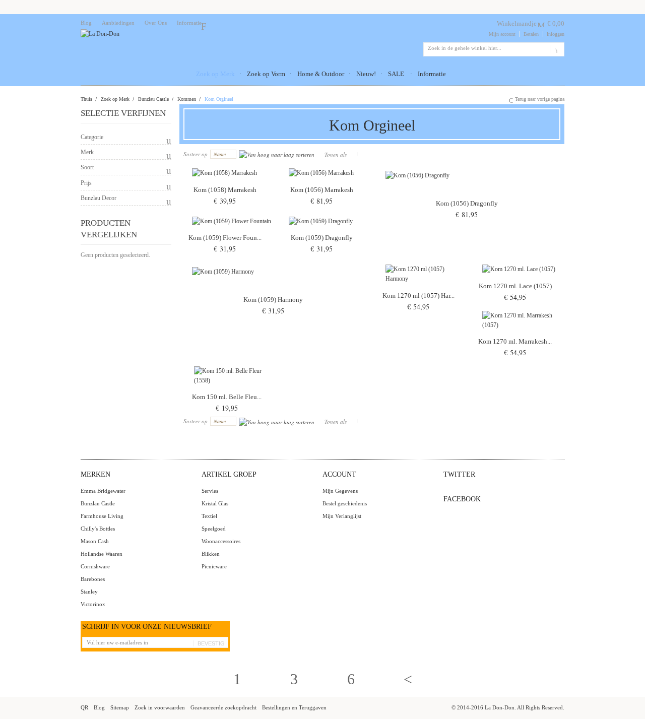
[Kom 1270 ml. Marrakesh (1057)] (517, 331)
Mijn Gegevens (340, 491)
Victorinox (93, 604)
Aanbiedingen (118, 23)
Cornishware (95, 566)
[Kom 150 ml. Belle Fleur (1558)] (228, 387)
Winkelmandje (517, 23)
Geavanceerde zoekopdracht (223, 707)
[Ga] (555, 49)
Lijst (362, 154)
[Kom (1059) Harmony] (275, 287)
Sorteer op (195, 154)
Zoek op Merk (115, 99)
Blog (86, 23)
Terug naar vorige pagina (539, 99)
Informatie (189, 23)
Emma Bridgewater (103, 491)
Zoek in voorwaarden (160, 707)
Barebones (93, 579)
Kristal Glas (215, 503)
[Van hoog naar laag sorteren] (276, 154)
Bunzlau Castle (153, 99)
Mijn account (502, 34)
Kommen (186, 99)
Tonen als (336, 154)
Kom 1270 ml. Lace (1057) (515, 286)
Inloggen (555, 34)
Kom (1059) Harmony (273, 299)
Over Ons (156, 23)
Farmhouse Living (102, 516)
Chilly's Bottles (98, 529)
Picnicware (214, 566)
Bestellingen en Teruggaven (294, 707)
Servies (210, 491)
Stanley (89, 592)
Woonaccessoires (221, 541)
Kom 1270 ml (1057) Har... (418, 295)
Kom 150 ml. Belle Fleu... (227, 397)
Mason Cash (95, 541)
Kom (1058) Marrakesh (225, 189)
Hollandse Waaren (101, 554)
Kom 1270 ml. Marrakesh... (515, 341)
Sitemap (119, 707)
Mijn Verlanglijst (341, 516)
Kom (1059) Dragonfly (322, 237)
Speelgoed (214, 529)
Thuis (86, 99)
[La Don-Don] (100, 33)
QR (84, 707)
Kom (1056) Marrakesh (321, 189)
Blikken (211, 554)
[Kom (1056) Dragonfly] (468, 191)
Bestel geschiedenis (344, 503)
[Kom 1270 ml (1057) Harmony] (420, 285)
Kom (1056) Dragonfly (467, 203)
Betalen (531, 34)
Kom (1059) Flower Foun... (225, 237)
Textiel (209, 516)
